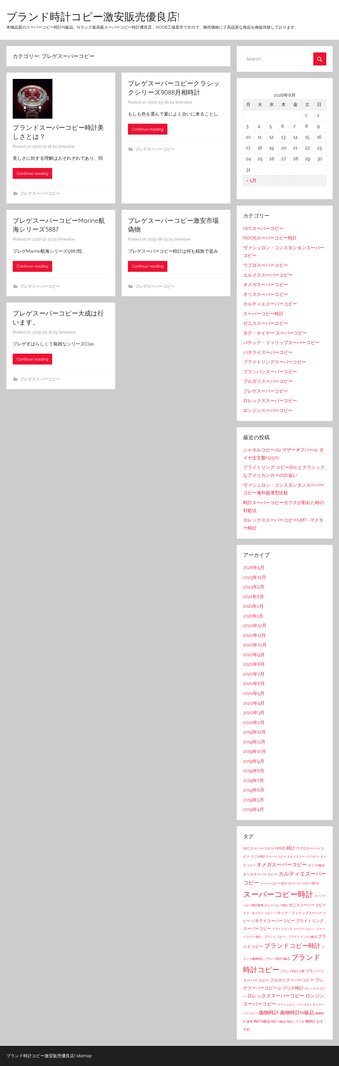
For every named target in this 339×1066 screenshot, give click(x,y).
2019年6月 (253, 790)
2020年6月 (254, 683)
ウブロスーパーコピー (265, 265)
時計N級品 (262, 1021)
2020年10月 (255, 644)
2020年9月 (254, 654)
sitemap (84, 1055)
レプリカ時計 (291, 988)
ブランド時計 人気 (292, 971)
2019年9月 (253, 761)
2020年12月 (254, 625)
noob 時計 (285, 848)
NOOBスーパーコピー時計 (270, 238)
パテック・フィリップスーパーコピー (281, 342)
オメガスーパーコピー (265, 284)
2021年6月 (253, 596)
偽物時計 (269, 1012)
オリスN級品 (316, 865)
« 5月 (251, 180)
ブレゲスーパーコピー (40, 193)
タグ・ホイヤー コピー (258, 913)
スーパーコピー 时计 (273, 883)
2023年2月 (253, 586)
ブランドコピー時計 (292, 945)
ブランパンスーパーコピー (270, 371)
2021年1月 (253, 616)
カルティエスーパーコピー (270, 304)
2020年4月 (254, 703)
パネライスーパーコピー (268, 352)
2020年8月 (254, 664)
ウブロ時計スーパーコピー (268, 856)
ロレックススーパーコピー (270, 400)
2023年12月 (254, 577)
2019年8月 (253, 770)
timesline (66, 146)
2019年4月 (253, 809)
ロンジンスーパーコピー (268, 410)
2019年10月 (254, 751)
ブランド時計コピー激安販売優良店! (92, 16)
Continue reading (32, 173)
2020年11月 (254, 635)
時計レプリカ (295, 1021)
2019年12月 (254, 732)
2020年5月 (254, 693)
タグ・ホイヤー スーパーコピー (275, 333)
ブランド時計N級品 (277, 958)
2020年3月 (254, 712)
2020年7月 (254, 674)
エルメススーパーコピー (268, 275)
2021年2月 (253, 606)
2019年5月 (253, 799)
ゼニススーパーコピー (265, 323)
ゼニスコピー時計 (276, 905)
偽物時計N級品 (297, 1013)
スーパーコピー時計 (263, 313)
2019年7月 (253, 780)
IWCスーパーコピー (263, 228)
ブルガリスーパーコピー (268, 381)
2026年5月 (254, 567)
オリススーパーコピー (265, 294)
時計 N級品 (278, 1021)
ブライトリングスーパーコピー (274, 362)
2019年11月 (254, 741)
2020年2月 (254, 722)
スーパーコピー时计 (303, 883)
